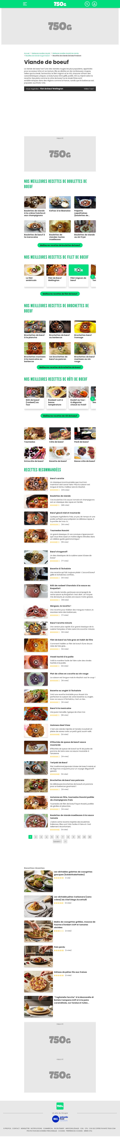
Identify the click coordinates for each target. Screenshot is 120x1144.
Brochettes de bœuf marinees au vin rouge (84, 359)
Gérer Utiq (88, 1131)
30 (90, 837)
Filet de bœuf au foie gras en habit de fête (71, 639)
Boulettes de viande (60, 496)
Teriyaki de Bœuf (58, 762)
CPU (86, 1128)
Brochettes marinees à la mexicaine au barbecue (35, 359)
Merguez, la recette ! (60, 606)
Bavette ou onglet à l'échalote (65, 690)
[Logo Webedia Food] (60, 1119)
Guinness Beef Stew (60, 725)
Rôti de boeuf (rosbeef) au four (32, 402)
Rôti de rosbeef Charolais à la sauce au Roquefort (70, 587)
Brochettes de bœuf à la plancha (34, 336)
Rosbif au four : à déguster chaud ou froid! (78, 402)
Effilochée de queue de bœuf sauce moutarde (68, 743)
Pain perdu (59, 947)
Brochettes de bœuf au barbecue (59, 336)
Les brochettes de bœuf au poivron (58, 358)
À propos (7, 1128)
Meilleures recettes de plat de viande (66, 53)
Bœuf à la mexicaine (60, 708)
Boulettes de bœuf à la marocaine (34, 236)
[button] (91, 276)
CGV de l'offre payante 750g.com (102, 1128)
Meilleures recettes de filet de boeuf (60, 294)
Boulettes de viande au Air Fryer (84, 236)
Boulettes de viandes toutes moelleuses (57, 237)
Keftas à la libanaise (59, 211)
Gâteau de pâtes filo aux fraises (70, 972)
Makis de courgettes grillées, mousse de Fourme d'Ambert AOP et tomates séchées (74, 925)
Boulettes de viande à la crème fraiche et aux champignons (34, 213)
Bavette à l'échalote (60, 568)
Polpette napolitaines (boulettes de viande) (81, 213)
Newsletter (25, 1128)
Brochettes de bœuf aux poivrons (67, 780)
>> (65, 841)
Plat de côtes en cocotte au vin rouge (69, 673)
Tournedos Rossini (59, 530)
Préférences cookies (74, 1131)
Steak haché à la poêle (61, 656)
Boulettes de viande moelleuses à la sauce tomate (72, 816)
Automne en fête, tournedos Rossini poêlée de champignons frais (72, 798)
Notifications (36, 1128)
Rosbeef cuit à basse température (55, 402)
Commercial (48, 1128)
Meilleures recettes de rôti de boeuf (60, 416)
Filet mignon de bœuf (78, 279)
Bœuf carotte (57, 478)
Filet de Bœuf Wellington (55, 279)
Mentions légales (72, 1128)
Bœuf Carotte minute (61, 623)
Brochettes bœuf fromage (83, 336)
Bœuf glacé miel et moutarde (65, 513)
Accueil (26, 53)
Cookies (61, 1131)
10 (79, 837)
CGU (82, 1128)
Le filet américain (31, 279)
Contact (16, 1128)
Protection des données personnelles (42, 1131)
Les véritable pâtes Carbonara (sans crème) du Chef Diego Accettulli (73, 898)
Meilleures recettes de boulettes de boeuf (60, 245)
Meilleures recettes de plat (41, 53)
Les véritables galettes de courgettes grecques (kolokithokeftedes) (73, 873)
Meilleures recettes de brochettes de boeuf (60, 367)
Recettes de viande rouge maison (38, 56)
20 (84, 837)
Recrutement (59, 1128)
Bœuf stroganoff (58, 551)
